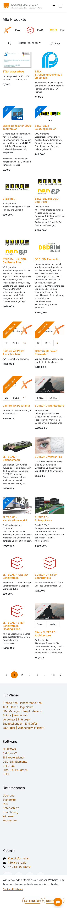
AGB (5, 803)
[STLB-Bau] (17, 187)
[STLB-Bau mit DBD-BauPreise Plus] (17, 247)
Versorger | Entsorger (17, 719)
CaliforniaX (10, 753)
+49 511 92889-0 (19, 866)
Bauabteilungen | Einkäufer (20, 723)
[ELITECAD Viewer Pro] (49, 445)
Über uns (8, 795)
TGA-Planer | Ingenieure (18, 707)
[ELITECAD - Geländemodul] (17, 445)
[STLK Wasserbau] (17, 60)
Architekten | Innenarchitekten (22, 703)
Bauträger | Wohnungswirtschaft (23, 727)
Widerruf (8, 816)
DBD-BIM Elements (15, 761)
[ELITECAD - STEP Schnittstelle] (49, 563)
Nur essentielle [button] (32, 900)
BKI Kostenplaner (13, 757)
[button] (10, 43)
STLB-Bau (9, 765)
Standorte (9, 799)
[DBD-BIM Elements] (49, 247)
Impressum (10, 820)
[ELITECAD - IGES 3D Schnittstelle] (17, 563)
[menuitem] (13, 30)
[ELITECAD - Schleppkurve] (49, 505)
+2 (24, 343)
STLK (6, 774)
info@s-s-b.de (17, 862)
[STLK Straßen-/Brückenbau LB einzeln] (49, 60)
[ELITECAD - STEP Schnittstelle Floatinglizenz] (17, 611)
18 (53, 675)
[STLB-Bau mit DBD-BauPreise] (49, 187)
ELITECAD (9, 749)
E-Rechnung (10, 812)
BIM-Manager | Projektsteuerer (22, 711)
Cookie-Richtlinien (13, 889)
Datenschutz (11, 808)
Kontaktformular (18, 858)
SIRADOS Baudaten (15, 770)
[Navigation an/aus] (60, 6)
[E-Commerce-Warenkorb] (53, 6)
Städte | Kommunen (15, 715)
